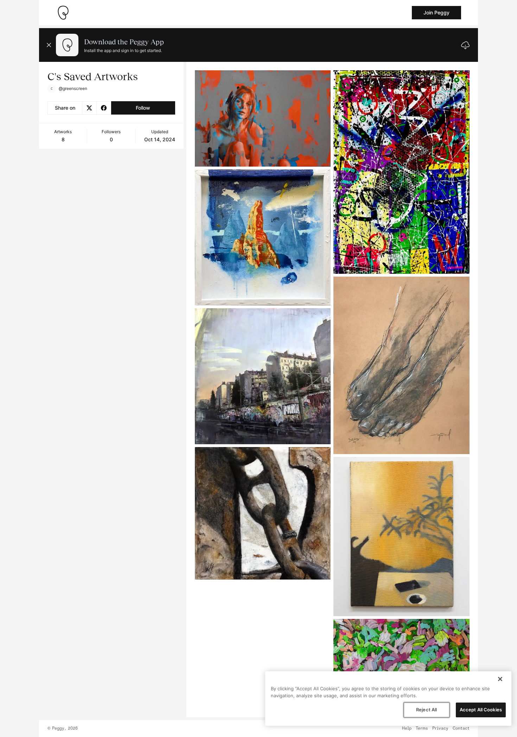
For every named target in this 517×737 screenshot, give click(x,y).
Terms (422, 728)
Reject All (426, 709)
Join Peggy (436, 12)
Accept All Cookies (481, 709)
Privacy (440, 728)
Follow (143, 108)
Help (406, 728)
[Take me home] (63, 13)
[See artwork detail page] (263, 118)
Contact (461, 728)
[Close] (500, 679)
